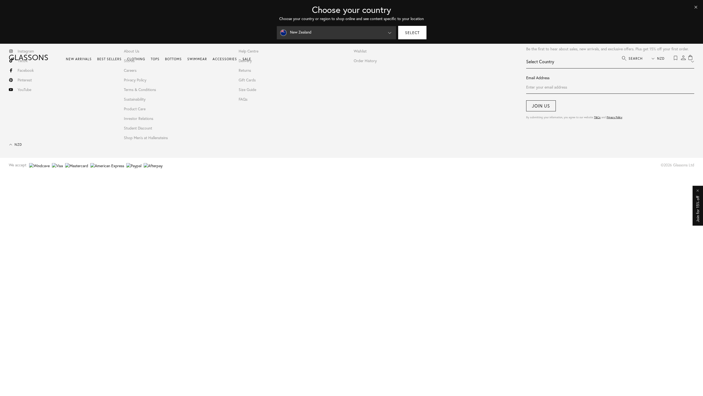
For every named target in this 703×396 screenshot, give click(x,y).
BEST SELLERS (109, 59)
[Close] (696, 7)
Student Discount (138, 128)
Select (412, 32)
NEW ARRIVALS (79, 59)
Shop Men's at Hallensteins (146, 137)
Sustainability (135, 99)
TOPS (155, 59)
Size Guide (247, 89)
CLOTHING (136, 59)
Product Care (135, 108)
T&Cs (597, 117)
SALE (246, 59)
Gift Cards (247, 79)
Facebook (26, 70)
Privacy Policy (614, 117)
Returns (245, 70)
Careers (130, 70)
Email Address (537, 77)
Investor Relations (138, 118)
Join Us (541, 106)
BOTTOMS (173, 59)
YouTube (24, 89)
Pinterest (25, 79)
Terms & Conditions (140, 89)
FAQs (243, 99)
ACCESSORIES (225, 59)
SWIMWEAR (197, 59)
